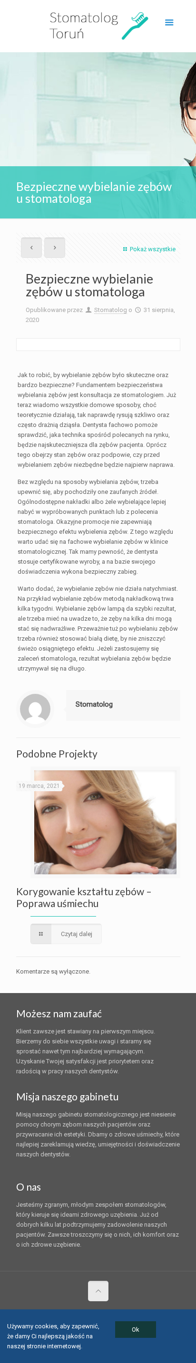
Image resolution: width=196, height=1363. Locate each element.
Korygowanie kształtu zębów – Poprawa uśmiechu (84, 897)
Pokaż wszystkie (152, 249)
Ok (135, 1329)
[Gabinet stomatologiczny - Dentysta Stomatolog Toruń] (98, 26)
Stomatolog (110, 309)
